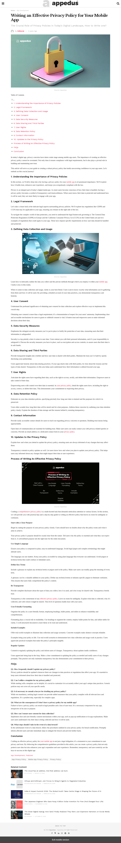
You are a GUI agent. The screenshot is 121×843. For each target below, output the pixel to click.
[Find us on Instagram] (62, 833)
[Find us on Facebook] (52, 833)
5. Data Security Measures (26, 119)
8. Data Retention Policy (24, 131)
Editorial (20, 31)
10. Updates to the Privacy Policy (28, 139)
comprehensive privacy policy (29, 512)
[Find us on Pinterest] (68, 833)
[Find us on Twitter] (55, 833)
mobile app (70, 182)
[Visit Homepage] (60, 3)
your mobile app (46, 741)
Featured (29, 755)
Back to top (60, 826)
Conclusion (19, 151)
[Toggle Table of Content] (12, 100)
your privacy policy (64, 386)
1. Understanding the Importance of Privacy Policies (37, 103)
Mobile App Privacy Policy (38, 759)
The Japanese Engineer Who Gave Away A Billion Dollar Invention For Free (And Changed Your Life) (63, 801)
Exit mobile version (60, 840)
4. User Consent (21, 115)
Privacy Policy (55, 759)
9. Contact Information (24, 135)
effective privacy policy (48, 599)
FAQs (16, 147)
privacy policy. (69, 432)
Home (13, 10)
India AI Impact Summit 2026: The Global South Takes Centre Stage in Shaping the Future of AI (62, 791)
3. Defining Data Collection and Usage (31, 111)
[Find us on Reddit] (66, 833)
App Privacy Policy (19, 759)
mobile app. (103, 282)
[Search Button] (118, 3)
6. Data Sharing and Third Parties (29, 123)
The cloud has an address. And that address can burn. (46, 771)
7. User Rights (20, 127)
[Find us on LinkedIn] (59, 833)
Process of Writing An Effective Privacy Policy (34, 143)
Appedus (52, 830)
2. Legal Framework (23, 107)
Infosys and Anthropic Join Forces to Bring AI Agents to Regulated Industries (55, 781)
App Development (23, 10)
